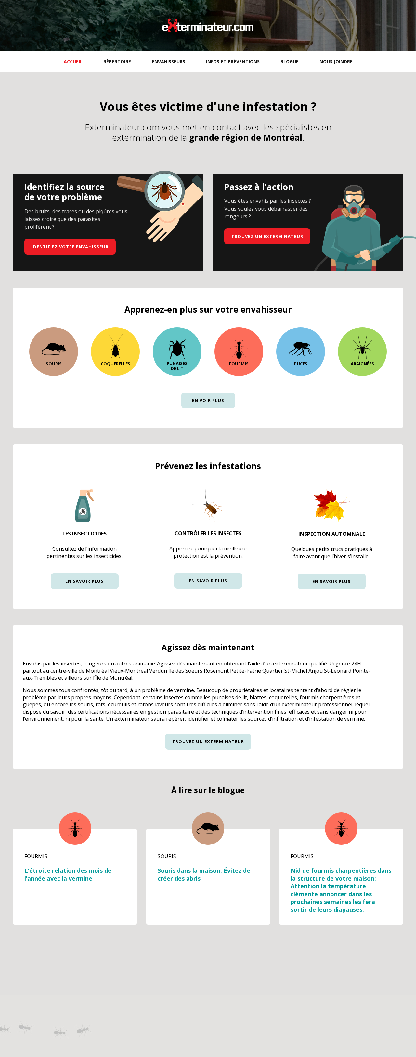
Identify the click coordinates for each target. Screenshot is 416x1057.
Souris (167, 856)
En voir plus (208, 400)
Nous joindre (336, 61)
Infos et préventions (233, 61)
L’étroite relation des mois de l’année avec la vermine (67, 874)
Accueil (73, 61)
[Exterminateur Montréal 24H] (208, 25)
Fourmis (35, 856)
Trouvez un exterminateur (267, 236)
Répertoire (117, 61)
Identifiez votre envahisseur (70, 247)
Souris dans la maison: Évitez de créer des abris (204, 874)
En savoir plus (84, 581)
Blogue (289, 61)
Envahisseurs (168, 61)
